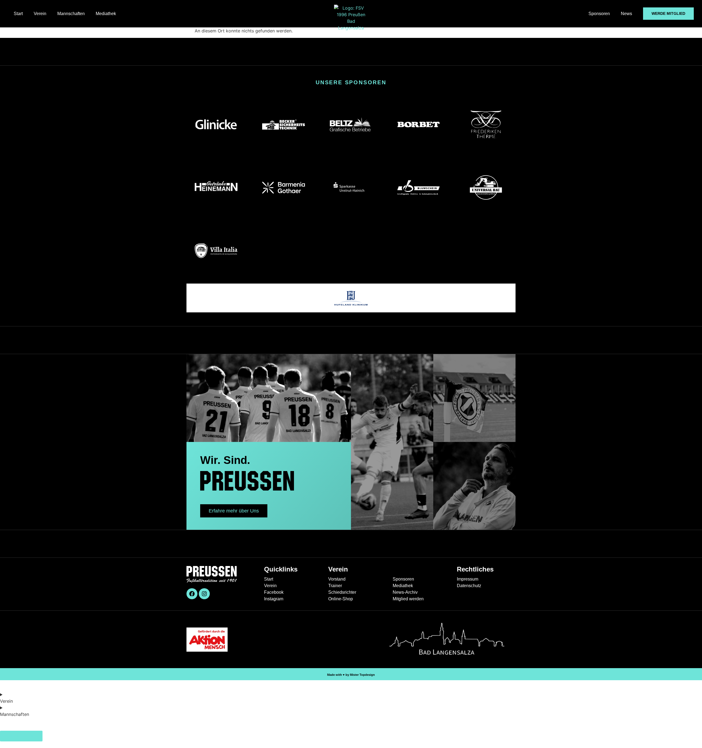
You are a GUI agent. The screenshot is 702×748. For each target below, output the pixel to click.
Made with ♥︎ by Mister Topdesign (351, 674)
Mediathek (106, 13)
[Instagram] (204, 593)
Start (18, 13)
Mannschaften (71, 13)
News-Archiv (13, 728)
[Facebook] (191, 593)
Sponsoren (599, 13)
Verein (40, 13)
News (626, 13)
